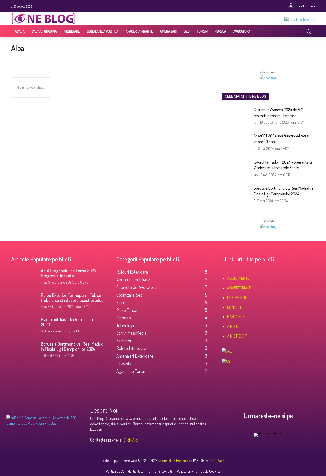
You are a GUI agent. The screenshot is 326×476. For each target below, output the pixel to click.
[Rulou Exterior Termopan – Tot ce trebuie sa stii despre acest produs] (24, 301)
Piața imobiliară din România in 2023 (67, 322)
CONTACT (234, 307)
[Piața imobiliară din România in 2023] (24, 326)
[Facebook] (145, 6)
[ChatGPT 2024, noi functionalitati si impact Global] (236, 143)
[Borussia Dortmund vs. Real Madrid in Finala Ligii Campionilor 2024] (236, 195)
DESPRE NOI (236, 297)
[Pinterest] (166, 6)
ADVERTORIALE (239, 287)
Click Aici (131, 440)
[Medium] (181, 6)
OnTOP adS (217, 460)
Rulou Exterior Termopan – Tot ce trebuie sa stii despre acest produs (72, 297)
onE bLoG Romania (175, 460)
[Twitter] (159, 6)
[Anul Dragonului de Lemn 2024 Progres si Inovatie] (24, 277)
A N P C (232, 326)
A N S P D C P (237, 336)
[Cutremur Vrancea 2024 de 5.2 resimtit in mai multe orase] (236, 117)
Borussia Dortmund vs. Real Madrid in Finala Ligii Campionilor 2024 (72, 346)
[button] (309, 31)
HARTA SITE (236, 316)
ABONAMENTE (238, 278)
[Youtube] (173, 6)
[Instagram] (152, 6)
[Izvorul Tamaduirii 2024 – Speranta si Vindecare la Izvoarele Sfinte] (236, 169)
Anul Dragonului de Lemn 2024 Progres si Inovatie (68, 273)
